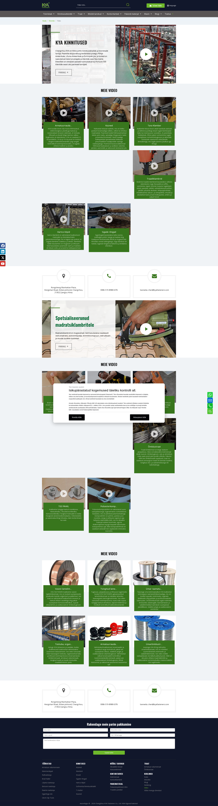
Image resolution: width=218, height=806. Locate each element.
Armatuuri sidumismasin (51, 767)
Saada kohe (109, 753)
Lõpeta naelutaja (48, 783)
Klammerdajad (47, 771)
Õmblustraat (148, 769)
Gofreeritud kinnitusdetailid (86, 786)
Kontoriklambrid (116, 780)
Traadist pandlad (116, 790)
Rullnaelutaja (46, 775)
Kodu (146, 777)
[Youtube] (2, 263)
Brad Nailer (46, 779)
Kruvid (78, 775)
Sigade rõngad (81, 779)
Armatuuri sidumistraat (152, 767)
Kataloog (147, 785)
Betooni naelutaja (48, 786)
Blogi (146, 782)
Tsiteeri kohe (156, 5)
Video (146, 788)
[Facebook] (2, 245)
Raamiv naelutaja (48, 790)
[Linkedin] (2, 251)
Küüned (79, 767)
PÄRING (62, 72)
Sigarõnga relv (47, 794)
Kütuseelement (115, 769)
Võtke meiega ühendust (153, 790)
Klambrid (79, 771)
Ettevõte (147, 780)
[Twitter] (2, 257)
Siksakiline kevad (116, 767)
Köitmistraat (114, 777)
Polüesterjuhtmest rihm (119, 787)
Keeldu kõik (77, 417)
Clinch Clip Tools (48, 798)
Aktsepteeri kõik (139, 417)
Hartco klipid (80, 783)
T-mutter (79, 790)
